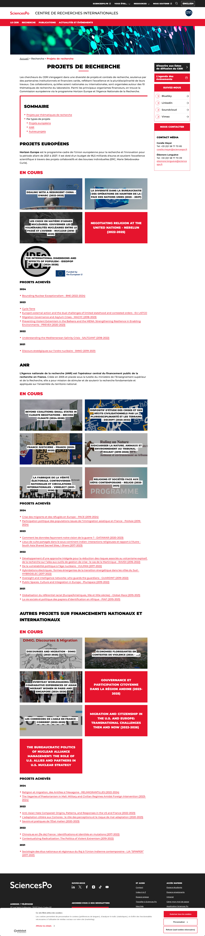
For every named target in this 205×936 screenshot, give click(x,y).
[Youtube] (107, 887)
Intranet (170, 897)
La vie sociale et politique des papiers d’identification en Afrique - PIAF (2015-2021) (71, 599)
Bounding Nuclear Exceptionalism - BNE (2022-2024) (53, 295)
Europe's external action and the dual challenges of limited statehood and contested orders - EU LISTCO (84, 312)
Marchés (140, 906)
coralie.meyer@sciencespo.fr (172, 149)
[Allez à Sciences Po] (31, 885)
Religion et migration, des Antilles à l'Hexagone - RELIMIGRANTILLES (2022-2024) (70, 792)
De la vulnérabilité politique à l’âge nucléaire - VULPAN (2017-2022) (62, 566)
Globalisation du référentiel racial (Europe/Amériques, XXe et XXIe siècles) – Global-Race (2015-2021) (81, 595)
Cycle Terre (28, 308)
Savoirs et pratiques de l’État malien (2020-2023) (50, 821)
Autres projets (37, 131)
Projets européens (40, 123)
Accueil (24, 58)
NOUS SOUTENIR (161, 3)
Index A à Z (141, 892)
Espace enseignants (176, 892)
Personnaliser (179, 922)
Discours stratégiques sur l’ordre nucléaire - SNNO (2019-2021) (59, 350)
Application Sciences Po (177, 906)
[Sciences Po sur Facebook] (86, 887)
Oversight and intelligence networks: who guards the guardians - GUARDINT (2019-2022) (75, 578)
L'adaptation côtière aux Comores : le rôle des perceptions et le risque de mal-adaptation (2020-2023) (82, 817)
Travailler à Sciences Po (146, 902)
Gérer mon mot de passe (178, 902)
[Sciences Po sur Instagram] (93, 887)
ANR (31, 127)
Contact (139, 887)
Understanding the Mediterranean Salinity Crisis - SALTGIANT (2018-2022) (65, 337)
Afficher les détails (43, 926)
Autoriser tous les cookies (180, 914)
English (188, 3)
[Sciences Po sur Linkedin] (73, 887)
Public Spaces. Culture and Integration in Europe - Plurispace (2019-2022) (65, 582)
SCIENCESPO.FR (100, 3)
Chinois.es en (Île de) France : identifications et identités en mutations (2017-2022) (71, 834)
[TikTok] (100, 887)
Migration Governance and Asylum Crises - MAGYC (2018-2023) (59, 317)
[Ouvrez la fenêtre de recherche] (176, 3)
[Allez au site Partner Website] (188, 13)
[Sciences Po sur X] (80, 887)
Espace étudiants (174, 887)
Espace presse (142, 897)
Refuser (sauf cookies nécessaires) (180, 930)
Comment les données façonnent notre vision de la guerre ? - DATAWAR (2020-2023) (72, 537)
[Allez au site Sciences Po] (19, 14)
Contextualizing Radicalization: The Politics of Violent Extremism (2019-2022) (68, 838)
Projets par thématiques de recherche (49, 114)
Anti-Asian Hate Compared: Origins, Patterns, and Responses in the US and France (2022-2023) (78, 813)
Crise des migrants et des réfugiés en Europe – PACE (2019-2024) (60, 516)
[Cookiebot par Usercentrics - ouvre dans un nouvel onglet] (20, 931)
